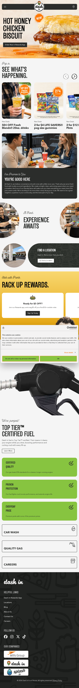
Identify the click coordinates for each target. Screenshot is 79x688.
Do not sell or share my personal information (20, 358)
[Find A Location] (73, 6)
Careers (7, 621)
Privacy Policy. (57, 680)
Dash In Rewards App (13, 598)
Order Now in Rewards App (15, 45)
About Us (8, 612)
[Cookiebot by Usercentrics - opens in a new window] (68, 327)
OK (58, 358)
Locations (8, 603)
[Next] (74, 76)
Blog (6, 607)
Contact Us (8, 616)
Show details (68, 352)
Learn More (8, 451)
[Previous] (66, 76)
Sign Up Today (33, 313)
